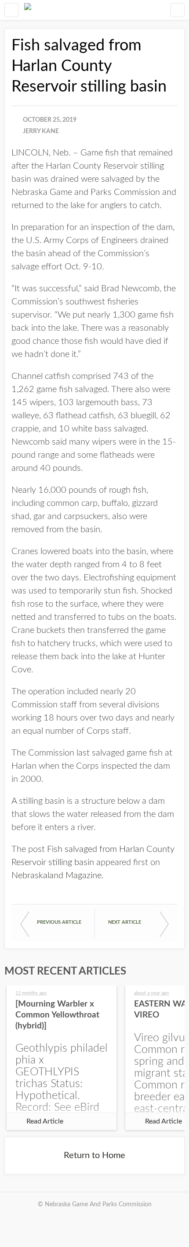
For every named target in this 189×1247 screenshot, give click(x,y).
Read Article (44, 1121)
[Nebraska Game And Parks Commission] (27, 10)
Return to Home (94, 1155)
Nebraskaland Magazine (56, 875)
